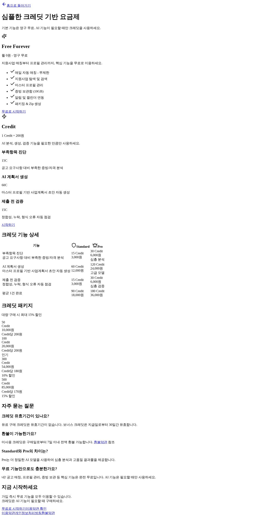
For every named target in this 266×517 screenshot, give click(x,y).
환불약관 (100, 442)
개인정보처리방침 (28, 513)
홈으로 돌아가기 (19, 5)
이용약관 (8, 513)
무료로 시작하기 (14, 111)
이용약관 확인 (36, 508)
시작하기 (8, 224)
